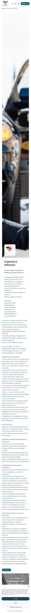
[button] (28, 586)
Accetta (15, 598)
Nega (15, 603)
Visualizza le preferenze (15, 607)
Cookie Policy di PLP (11, 610)
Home (3, 8)
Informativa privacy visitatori (18, 610)
